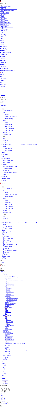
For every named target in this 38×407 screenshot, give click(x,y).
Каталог (1, 394)
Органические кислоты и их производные (10, 276)
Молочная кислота (8, 297)
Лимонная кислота (8, 294)
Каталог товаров (5, 274)
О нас (1, 393)
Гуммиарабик (8, 324)
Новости (1, 396)
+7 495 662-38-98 (2, 86)
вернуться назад (2, 392)
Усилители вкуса (7, 342)
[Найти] (1, 5)
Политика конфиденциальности (5, 403)
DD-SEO (10, 404)
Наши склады (2, 395)
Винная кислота (8, 283)
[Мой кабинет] (0, 261)
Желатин (7, 319)
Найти (1, 406)
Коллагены (6, 328)
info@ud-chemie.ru (3, 95)
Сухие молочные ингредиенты (9, 333)
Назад (4, 273)
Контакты (1, 397)
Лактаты (7, 287)
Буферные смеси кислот (9, 279)
